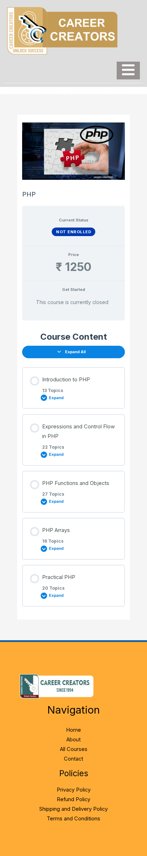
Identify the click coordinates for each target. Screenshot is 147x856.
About (73, 739)
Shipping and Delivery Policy (73, 809)
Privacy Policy (74, 790)
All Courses (73, 749)
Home (73, 730)
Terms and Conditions (73, 818)
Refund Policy (73, 799)
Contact (73, 759)
